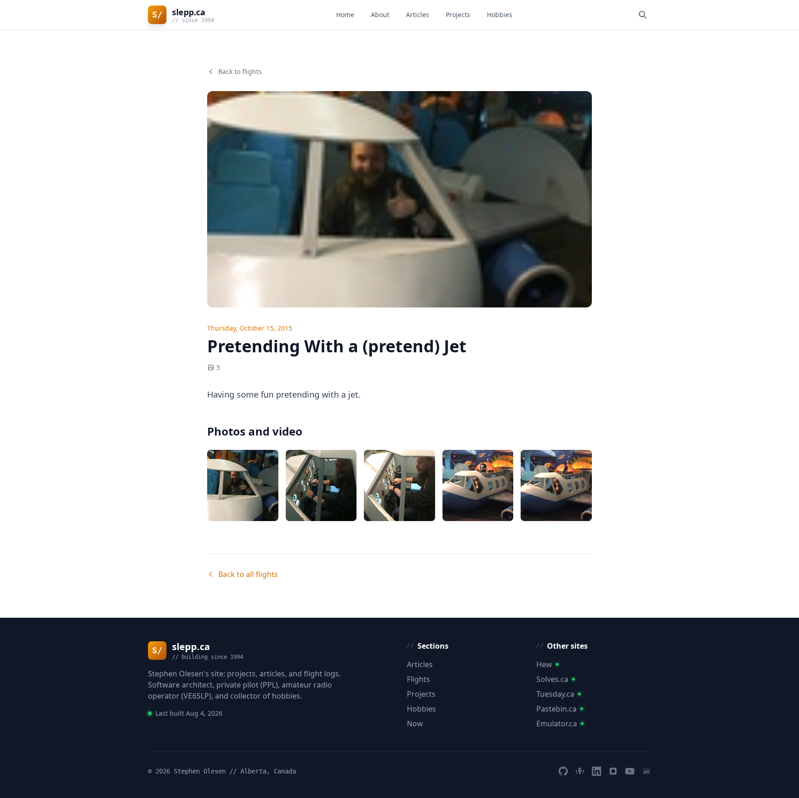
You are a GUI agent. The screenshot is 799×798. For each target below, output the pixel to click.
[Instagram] (613, 771)
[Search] (642, 14)
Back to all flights (248, 574)
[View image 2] (321, 485)
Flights (418, 679)
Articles (417, 14)
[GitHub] (563, 771)
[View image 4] (478, 485)
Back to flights (240, 71)
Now (415, 723)
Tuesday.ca (555, 694)
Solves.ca (552, 679)
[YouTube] (629, 771)
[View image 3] (399, 485)
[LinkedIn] (596, 771)
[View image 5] (556, 485)
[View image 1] (242, 485)
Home (345, 14)
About (380, 14)
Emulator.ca (556, 723)
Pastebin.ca (556, 709)
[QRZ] (646, 771)
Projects (458, 14)
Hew (544, 664)
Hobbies (499, 14)
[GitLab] (579, 771)
